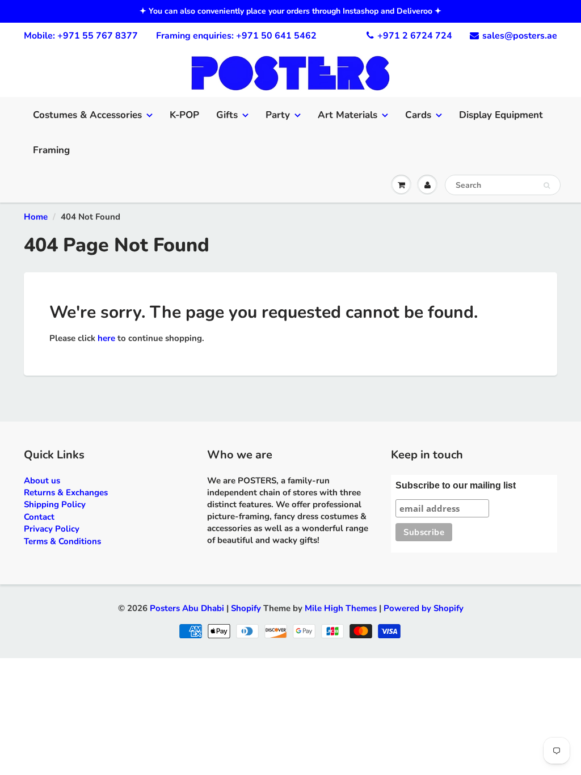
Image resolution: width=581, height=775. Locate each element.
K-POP (184, 114)
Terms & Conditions (62, 541)
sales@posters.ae (519, 36)
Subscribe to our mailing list (455, 485)
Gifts (227, 114)
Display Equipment (501, 114)
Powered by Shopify (424, 608)
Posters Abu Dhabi (187, 608)
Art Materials (347, 114)
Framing (51, 150)
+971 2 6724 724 (414, 36)
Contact (39, 517)
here (106, 338)
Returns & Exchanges (66, 492)
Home (36, 216)
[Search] (546, 185)
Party (278, 114)
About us (42, 480)
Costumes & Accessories (87, 114)
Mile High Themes (341, 608)
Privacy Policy (51, 528)
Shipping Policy (55, 504)
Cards (418, 114)
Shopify (246, 608)
